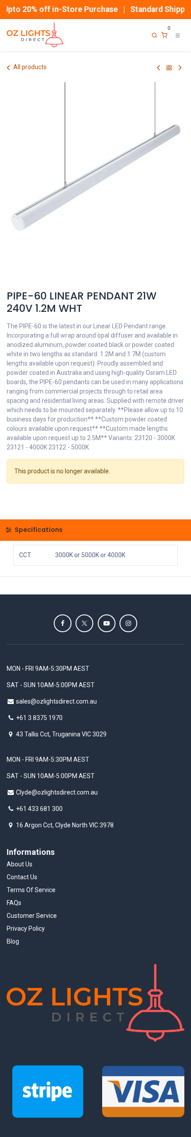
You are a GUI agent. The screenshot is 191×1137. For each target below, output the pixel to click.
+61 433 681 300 (39, 808)
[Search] (154, 35)
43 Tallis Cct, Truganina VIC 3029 (61, 734)
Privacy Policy (26, 928)
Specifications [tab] (38, 529)
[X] (84, 623)
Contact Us (22, 877)
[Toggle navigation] (177, 35)
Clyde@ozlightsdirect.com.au (57, 792)
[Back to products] (169, 67)
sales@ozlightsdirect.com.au (56, 701)
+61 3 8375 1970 (39, 717)
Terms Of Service (31, 889)
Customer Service (32, 915)
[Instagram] (128, 623)
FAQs (14, 902)
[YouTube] (106, 623)
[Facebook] (63, 623)
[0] (164, 35)
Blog (13, 941)
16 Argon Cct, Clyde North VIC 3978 (65, 825)
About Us (19, 864)
